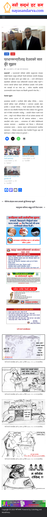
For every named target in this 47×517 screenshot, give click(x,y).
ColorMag (34, 509)
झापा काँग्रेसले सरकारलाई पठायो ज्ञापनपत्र (11, 157)
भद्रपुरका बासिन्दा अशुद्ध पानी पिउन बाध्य (29, 207)
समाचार (12, 54)
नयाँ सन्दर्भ (18, 509)
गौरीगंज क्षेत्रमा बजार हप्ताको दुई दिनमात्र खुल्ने (20, 201)
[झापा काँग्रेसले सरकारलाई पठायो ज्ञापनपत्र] (12, 150)
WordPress (6, 512)
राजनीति (6, 54)
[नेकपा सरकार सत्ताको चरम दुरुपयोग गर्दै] (12, 170)
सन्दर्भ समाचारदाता (23, 69)
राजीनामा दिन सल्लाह (28, 156)
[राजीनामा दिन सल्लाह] (30, 150)
